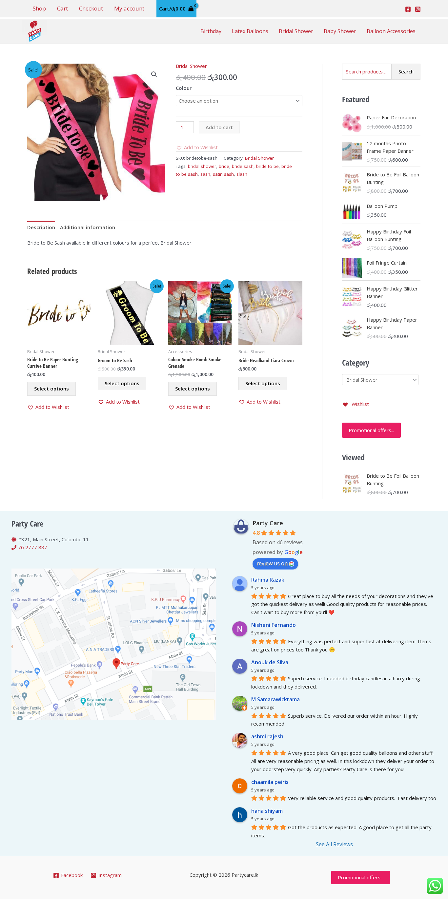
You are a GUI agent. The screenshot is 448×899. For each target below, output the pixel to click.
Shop (39, 8)
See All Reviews (334, 844)
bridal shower (202, 166)
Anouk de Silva (269, 662)
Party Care (268, 523)
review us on (272, 563)
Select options (51, 388)
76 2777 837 (32, 547)
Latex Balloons (250, 31)
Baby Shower (340, 31)
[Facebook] (408, 9)
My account (129, 8)
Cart (62, 8)
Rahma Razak (267, 579)
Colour (184, 88)
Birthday (210, 31)
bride (224, 166)
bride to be (267, 166)
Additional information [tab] (87, 227)
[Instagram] (418, 9)
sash (205, 174)
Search (406, 71)
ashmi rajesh (267, 736)
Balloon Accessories (391, 31)
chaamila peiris (270, 782)
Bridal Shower (296, 31)
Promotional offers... (371, 430)
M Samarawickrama (275, 699)
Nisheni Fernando (273, 625)
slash (241, 174)
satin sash (223, 174)
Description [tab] (41, 227)
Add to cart (219, 127)
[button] (154, 74)
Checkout (91, 8)
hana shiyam (267, 810)
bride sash (243, 166)
